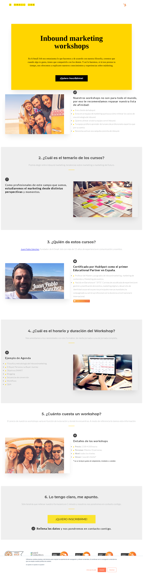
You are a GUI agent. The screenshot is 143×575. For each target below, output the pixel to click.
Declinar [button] (112, 570)
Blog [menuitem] (120, 5)
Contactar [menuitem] (131, 5)
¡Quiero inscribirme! (71, 519)
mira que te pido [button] (91, 570)
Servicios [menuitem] (87, 5)
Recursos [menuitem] (112, 5)
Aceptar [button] (102, 570)
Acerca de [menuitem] (99, 5)
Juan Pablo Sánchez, (30, 249)
